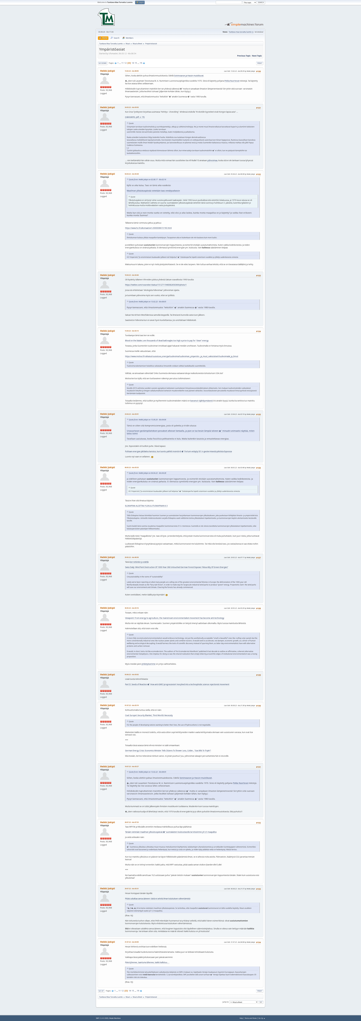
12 (125, 63)
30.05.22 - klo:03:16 (132, 608)
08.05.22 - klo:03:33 (132, 467)
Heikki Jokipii (107, 70)
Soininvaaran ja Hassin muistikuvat (188, 75)
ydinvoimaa (212, 160)
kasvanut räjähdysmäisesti (201, 400)
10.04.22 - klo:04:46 (132, 275)
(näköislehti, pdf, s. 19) (135, 117)
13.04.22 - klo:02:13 (132, 331)
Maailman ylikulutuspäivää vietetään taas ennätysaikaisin (153, 190)
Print (259, 63)
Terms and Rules (251, 1018)
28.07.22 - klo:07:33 (132, 822)
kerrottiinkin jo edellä (139, 562)
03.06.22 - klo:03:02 (132, 674)
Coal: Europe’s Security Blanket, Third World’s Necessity (149, 715)
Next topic (257, 56)
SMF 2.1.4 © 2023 (102, 1018)
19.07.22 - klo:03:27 (132, 766)
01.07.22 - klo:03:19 (132, 705)
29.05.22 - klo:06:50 (132, 557)
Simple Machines (115, 1018)
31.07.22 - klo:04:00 (132, 942)
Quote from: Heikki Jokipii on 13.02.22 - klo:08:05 (147, 301)
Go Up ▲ (261, 1018)
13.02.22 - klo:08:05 (132, 71)
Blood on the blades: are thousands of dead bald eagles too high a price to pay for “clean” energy (167, 340)
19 (141, 63)
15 (136, 63)
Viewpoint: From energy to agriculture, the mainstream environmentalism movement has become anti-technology (174, 618)
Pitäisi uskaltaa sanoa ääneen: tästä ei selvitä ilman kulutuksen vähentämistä (157, 898)
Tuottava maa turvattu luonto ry (241, 32)
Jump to (225, 1002)
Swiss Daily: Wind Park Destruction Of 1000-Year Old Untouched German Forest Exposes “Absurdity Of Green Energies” (176, 567)
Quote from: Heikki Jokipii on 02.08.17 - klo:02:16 (147, 179)
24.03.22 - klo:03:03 (132, 107)
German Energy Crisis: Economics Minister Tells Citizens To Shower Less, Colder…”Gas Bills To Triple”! (168, 750)
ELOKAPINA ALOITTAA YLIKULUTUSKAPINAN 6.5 (146, 506)
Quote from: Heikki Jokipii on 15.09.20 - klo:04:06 (147, 419)
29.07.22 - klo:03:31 (132, 888)
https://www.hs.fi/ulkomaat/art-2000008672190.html (148, 228)
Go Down (102, 63)
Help (241, 1018)
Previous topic (244, 56)
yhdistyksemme (148, 664)
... (120, 63)
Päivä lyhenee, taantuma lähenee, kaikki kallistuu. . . (147, 962)
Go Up (101, 991)
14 (133, 63)
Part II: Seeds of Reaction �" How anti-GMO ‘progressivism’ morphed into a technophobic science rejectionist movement (177, 684)
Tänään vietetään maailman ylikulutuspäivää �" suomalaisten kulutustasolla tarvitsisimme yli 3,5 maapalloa (170, 832)
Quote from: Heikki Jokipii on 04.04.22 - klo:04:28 (147, 473)
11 (122, 63)
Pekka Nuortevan (232, 81)
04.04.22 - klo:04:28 (132, 174)
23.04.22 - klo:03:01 (132, 414)
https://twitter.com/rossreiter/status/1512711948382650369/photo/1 (156, 285)
